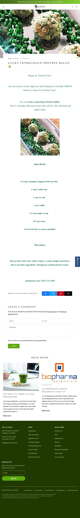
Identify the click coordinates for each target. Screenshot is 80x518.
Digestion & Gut (33, 438)
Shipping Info (59, 438)
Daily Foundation (33, 434)
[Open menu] (3, 7)
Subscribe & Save (34, 457)
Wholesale (58, 446)
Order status (59, 453)
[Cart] (76, 7)
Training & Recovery (34, 446)
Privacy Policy (51, 312)
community (47, 385)
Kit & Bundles (32, 453)
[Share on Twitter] (53, 293)
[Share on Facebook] (45, 293)
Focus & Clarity (33, 449)
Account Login (59, 457)
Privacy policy (39, 490)
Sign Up (13, 478)
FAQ (56, 434)
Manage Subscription (61, 449)
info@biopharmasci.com (9, 443)
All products (32, 431)
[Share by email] (68, 293)
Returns (57, 442)
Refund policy (28, 490)
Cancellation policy (73, 490)
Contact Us (58, 431)
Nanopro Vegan (36, 181)
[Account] (72, 7)
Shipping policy (61, 490)
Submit (14, 346)
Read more (7, 415)
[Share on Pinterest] (60, 293)
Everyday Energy (33, 442)
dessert (25, 58)
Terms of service (49, 490)
